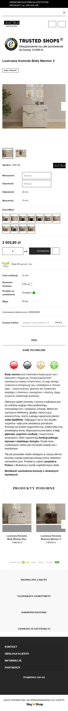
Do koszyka (43, 251)
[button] (34, 647)
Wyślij (58, 323)
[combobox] (36, 175)
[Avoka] (59, 165)
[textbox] (33, 176)
